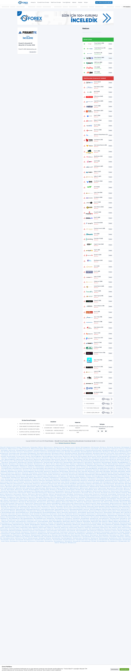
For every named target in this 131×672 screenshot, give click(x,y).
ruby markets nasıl (123, 518)
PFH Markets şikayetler (49, 510)
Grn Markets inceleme (45, 489)
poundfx (31, 513)
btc (44, 463)
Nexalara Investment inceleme (68, 503)
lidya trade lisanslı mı (52, 498)
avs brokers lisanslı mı (118, 454)
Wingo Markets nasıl (17, 535)
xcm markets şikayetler (87, 536)
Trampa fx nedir (88, 527)
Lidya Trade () (98, 192)
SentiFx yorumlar (95, 521)
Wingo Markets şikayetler (36, 535)
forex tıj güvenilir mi (28, 480)
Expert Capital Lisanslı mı (52, 476)
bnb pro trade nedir (13, 462)
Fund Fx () (97, 106)
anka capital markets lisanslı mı (68, 450)
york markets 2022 (19, 539)
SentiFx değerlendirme (58, 521)
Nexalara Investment (29, 503)
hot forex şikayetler (69, 492)
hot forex (29, 492)
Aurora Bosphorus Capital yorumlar (100, 453)
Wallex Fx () (97, 176)
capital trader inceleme (50, 465)
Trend (110, 527)
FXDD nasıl (122, 482)
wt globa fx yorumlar (29, 536)
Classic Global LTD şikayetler (38, 468)
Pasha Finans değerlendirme (96, 509)
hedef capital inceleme (39, 491)
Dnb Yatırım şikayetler (64, 471)
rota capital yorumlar (94, 518)
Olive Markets (83, 506)
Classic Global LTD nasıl (17, 468)
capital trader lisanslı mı (60, 465)
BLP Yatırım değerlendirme (94, 459)
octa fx (39, 506)
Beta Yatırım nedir (37, 459)
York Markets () (98, 139)
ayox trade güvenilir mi (114, 456)
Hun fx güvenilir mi (77, 492)
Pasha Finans (86, 509)
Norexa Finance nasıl (87, 504)
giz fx (127, 485)
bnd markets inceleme (49, 462)
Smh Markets (51, 523)
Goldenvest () (98, 281)
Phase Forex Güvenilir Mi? (83, 510)
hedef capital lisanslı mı (49, 491)
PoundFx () (97, 212)
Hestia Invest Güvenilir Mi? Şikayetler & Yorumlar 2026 (36, 429)
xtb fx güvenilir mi (121, 536)
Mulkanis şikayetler (88, 501)
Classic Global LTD (111, 466)
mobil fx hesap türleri (61, 500)
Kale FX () (97, 115)
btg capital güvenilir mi (65, 463)
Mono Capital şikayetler (32, 501)
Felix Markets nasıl (117, 476)
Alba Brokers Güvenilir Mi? (59, 447)
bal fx (19, 457)
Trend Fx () (97, 291)
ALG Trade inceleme (95, 447)
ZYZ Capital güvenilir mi (113, 541)
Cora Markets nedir (120, 468)
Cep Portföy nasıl (16, 466)
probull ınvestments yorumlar (72, 515)
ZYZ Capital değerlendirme (102, 541)
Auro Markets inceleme (98, 451)
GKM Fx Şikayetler (55, 486)
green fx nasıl (126, 488)
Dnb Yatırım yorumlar (74, 471)
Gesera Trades (51, 485)
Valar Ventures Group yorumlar (29, 530)
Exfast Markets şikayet (11, 476)
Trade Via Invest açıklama (75, 526)
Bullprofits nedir (6, 465)
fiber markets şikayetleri (74, 477)
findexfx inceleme (100, 477)
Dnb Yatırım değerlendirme (29, 471)
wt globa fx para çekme (10, 536)
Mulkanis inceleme (66, 501)
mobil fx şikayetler (109, 500)
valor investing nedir (71, 530)
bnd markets (30, 462)
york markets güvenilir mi (29, 539)
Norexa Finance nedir (96, 504)
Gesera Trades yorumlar (119, 485)
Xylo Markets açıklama (56, 538)
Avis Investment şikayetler (77, 454)
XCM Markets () (98, 166)
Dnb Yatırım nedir (55, 471)
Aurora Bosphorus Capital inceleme (44, 453)
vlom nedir (120, 530)
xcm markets (41, 536)
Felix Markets (88, 476)
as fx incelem (6, 451)
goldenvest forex (66, 488)
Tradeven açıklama (24, 527)
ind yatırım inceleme (88, 494)
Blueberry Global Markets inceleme (47, 460)
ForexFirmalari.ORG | (65, 441)
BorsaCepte (114, 462)
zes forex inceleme (23, 541)
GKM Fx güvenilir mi (47, 486)
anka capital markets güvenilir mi (40, 450)
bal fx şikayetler (46, 457)
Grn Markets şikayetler (70, 489)
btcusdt (58, 463)
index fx (128, 494)
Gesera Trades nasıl (91, 485)
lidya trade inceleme (43, 498)
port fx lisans (18, 513)
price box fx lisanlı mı (112, 513)
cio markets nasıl (77, 466)
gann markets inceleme (120, 483)
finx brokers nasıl (28, 479)
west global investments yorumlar (57, 533)
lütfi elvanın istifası (121, 498)
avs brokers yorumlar (21, 456)
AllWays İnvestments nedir (25, 448)
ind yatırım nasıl (97, 494)
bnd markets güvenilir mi (38, 462)
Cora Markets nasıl (111, 468)
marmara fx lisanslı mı (33, 500)
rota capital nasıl (69, 518)
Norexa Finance (55, 504)
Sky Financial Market (123, 521)
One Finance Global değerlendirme (91, 507)
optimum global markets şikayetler (76, 509)
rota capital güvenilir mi (60, 518)
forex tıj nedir (42, 480)
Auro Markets (68, 451)
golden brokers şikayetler (40, 488)
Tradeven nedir (57, 527)
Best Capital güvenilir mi (86, 457)
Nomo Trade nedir (29, 504)
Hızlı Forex (12, 492)
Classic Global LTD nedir (27, 468)
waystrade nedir (98, 532)
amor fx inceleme (79, 448)
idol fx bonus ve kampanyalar (121, 492)
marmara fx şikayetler (43, 500)
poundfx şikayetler (68, 513)
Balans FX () (98, 120)
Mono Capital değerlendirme (125, 500)
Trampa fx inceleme (73, 527)
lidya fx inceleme (124, 497)
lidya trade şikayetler (61, 498)
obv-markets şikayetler (22, 506)
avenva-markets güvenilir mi (121, 453)
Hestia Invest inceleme (97, 491)
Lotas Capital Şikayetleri (101, 498)
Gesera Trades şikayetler (109, 485)
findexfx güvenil (84, 477)
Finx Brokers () (98, 377)
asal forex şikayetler (52, 451)
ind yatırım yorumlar (121, 494)
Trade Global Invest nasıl (16, 526)
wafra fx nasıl (11, 532)
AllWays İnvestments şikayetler (37, 448)
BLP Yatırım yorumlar (9, 460)
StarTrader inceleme (45, 524)
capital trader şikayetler (70, 465)
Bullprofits (105, 463)
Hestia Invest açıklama (76, 491)
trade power (59, 526)
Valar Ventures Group (71, 529)
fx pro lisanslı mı (89, 482)
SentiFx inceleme (66, 521)
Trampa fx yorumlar (104, 527)
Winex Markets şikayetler (102, 533)
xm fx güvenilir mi (99, 536)
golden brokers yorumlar (51, 488)
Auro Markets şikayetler (124, 451)
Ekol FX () (97, 217)
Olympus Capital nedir (15, 507)
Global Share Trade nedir (95, 486)
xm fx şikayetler (114, 536)
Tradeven (18, 527)
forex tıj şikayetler (49, 480)
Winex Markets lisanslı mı (91, 533)
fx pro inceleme (82, 482)
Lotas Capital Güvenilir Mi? (91, 498)
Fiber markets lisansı (65, 477)
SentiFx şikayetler (87, 521)
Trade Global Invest (109, 524)
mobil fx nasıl (89, 500)
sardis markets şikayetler (43, 521)
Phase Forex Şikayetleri (102, 510)
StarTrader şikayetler (68, 524)
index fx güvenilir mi (10, 495)
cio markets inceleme (69, 466)
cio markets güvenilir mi (59, 466)
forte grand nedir (92, 480)
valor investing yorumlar (92, 530)
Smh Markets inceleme (70, 523)
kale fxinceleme (47, 497)
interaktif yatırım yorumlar (96, 495)
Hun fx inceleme (85, 492)
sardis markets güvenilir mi (21, 521)
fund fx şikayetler (21, 482)
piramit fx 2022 (65, 512)
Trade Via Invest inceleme (98, 526)
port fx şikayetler (26, 513)
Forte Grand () (98, 222)
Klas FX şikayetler (82, 497)
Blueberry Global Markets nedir (74, 460)
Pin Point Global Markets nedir (36, 512)
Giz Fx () (96, 266)
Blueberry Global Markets (19, 460)
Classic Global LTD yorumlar (50, 468)
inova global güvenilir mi (44, 495)
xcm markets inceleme (68, 536)
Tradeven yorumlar (65, 527)
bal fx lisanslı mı (39, 457)
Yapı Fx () (97, 250)
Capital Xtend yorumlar (120, 465)
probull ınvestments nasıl (36, 515)
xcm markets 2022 (48, 536)
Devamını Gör (33, 52)
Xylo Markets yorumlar (113, 538)
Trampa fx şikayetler (96, 527)
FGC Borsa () (98, 347)
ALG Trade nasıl (103, 447)
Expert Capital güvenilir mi (32, 476)
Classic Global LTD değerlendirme (122, 466)
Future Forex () (98, 337)
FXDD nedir (127, 482)
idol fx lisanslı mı (39, 494)
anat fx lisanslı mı (115, 448)
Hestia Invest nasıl (106, 491)
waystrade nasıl (90, 532)
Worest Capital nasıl (85, 535)
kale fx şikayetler (39, 497)
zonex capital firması (49, 541)
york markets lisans (48, 539)
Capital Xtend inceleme (91, 465)
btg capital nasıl (74, 463)
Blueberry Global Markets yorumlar (102, 460)
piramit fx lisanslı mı (99, 512)
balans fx (52, 457)
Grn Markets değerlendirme (34, 489)
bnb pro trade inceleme (125, 460)
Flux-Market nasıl (84, 479)
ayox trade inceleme (123, 456)
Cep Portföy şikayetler (40, 466)
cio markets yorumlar (103, 466)
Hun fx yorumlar (112, 492)
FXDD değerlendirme (108, 482)
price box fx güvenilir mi (92, 513)
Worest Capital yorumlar (114, 535)
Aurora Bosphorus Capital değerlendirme (28, 453)
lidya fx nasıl (6, 498)
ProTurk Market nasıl (122, 515)
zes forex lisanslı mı (32, 541)
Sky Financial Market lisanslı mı (30, 523)
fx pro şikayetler (96, 482)
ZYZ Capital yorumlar (72, 542)
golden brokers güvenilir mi (10, 488)
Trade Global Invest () (99, 48)
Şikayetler (111, 521)
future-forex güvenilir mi (36, 482)
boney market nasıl (88, 462)
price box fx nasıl (120, 513)
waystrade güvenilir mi (81, 532)
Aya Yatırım (28, 456)
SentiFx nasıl (73, 521)
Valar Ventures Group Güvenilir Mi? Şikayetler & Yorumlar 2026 (39, 423)
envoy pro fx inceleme (48, 474)
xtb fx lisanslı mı (19, 538)
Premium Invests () (99, 228)
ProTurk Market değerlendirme (101, 515)
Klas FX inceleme (67, 497)
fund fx (116, 480)
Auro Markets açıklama (76, 451)
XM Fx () (97, 72)
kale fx (18, 497)
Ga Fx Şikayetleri (73, 483)
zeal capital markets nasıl (94, 539)
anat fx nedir (128, 448)
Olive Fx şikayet (77, 506)
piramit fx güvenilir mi (73, 512)
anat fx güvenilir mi (107, 448)
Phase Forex (67, 510)
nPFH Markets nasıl (126, 504)
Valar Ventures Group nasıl (123, 529)
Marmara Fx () (98, 321)
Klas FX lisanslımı (74, 497)
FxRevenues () (98, 96)
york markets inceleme (39, 539)
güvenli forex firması (13, 491)
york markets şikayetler (58, 539)
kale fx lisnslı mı (32, 497)
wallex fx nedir (57, 532)
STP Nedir (99, 524)
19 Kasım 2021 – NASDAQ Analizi (54, 430)
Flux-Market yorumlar (101, 479)
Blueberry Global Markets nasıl (61, 460)
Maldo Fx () (97, 171)
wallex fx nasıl (50, 532)
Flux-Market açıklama (55, 479)
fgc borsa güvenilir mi (38, 477)
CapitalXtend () (98, 101)
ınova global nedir (124, 495)
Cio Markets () (98, 197)
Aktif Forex (41, 447)
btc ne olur (53, 463)
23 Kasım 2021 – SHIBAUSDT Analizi (54, 428)
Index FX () (97, 276)
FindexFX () (97, 300)
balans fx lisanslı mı (68, 457)
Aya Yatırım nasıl (66, 456)
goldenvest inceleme (84, 488)
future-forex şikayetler (47, 482)
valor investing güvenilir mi (41, 530)
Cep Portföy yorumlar (49, 466)
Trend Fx (119, 527)
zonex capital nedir (77, 541)
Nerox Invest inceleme (115, 501)
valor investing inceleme (52, 530)
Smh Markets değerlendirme (60, 523)
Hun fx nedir (98, 492)
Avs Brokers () (98, 181)
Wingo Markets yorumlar (46, 535)
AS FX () (97, 186)
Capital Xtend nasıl (100, 465)
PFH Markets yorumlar (59, 510)
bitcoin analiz (64, 459)
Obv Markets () (98, 382)
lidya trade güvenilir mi (33, 498)
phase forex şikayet (93, 510)
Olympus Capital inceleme (124, 506)
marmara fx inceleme (24, 500)
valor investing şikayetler (81, 530)
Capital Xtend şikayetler (110, 465)
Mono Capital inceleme (5, 501)
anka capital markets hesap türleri (54, 450)
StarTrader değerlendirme (35, 524)
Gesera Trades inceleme (81, 485)
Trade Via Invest (66, 526)
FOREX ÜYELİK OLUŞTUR (104, 2)
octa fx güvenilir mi (45, 506)
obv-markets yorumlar (32, 506)
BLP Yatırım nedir (121, 459)
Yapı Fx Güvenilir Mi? (127, 538)
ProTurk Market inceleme (112, 515)
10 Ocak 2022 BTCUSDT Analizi (54, 425)
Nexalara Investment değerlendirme (54, 503)
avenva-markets (111, 453)
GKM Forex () (98, 62)
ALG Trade (78, 447)
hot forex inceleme (51, 492)
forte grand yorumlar (109, 480)
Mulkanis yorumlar (96, 501)
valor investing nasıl (62, 530)
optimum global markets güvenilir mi (33, 509)
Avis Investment (24, 454)
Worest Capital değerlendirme (64, 535)
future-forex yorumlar (56, 482)
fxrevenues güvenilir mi (18, 483)
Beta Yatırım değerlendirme (10, 459)
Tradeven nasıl (50, 527)
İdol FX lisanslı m (32, 494)
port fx (122, 512)
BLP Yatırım (86, 459)
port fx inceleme (12, 513)
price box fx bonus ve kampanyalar (79, 513)
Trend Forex (115, 527)
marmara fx (6, 500)
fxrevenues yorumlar (53, 483)
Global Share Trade (63, 486)
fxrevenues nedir (44, 483)
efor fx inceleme (100, 471)
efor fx (80, 471)
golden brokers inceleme (21, 488)
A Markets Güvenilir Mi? (11, 447)
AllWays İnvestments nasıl (14, 448)
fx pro (63, 482)
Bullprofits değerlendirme (113, 463)
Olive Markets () (98, 110)
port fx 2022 (127, 512)
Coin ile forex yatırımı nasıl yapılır (63, 468)
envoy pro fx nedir (65, 474)
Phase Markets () (99, 43)
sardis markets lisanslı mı (32, 521)
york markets (12, 539)
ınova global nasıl (116, 495)
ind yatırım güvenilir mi (79, 494)
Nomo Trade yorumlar (47, 504)
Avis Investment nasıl (57, 454)
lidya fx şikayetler (19, 498)
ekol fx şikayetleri (122, 471)
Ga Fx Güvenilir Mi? (65, 483)
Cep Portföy (128, 465)
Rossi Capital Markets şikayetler (27, 518)
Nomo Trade (125, 503)
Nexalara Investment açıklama (40, 503)
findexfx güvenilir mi (92, 477)
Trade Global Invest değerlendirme (121, 524)
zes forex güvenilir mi (15, 541)
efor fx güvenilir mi (91, 471)
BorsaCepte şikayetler (29, 463)
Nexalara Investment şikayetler (103, 503)
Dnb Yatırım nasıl (48, 471)
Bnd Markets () (98, 260)
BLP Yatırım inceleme (105, 459)
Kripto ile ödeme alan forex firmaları (93, 497)
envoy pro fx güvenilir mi (38, 474)
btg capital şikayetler (89, 463)
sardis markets (12, 521)
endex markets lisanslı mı (17, 474)
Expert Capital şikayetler (80, 476)
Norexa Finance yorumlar (117, 504)
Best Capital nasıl (105, 457)
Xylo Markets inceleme (78, 538)
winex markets (71, 533)
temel (104, 524)
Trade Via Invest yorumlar (10, 527)
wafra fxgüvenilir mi (25, 532)
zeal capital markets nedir (104, 539)
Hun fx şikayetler (104, 492)
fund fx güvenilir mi (122, 480)
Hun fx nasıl (92, 492)
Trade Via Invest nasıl (109, 526)
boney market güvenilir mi (79, 462)
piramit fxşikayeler (116, 512)
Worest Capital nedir (94, 535)
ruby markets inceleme (115, 518)
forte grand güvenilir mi (66, 480)
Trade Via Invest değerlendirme (86, 526)
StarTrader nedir (60, 524)
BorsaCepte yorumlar (39, 463)
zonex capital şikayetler (86, 541)
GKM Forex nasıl (39, 486)
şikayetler (116, 521)
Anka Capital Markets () (100, 145)
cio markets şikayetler (94, 466)
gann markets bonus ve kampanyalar (85, 483)
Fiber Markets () (98, 86)
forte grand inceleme (76, 480)
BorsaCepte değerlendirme (123, 462)
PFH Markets (13, 510)
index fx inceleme (18, 495)
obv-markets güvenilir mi (12, 506)
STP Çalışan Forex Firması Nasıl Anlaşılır (89, 524)
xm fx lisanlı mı (107, 536)
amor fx (64, 448)
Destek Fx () (97, 254)
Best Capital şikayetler (122, 457)
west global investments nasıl (31, 533)
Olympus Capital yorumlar (37, 507)
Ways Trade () (98, 360)
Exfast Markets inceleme (113, 474)
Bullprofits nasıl (123, 463)
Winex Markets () (99, 57)
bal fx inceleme (32, 457)
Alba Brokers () (98, 156)
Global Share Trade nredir (105, 486)
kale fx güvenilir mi (24, 497)
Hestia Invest (67, 491)
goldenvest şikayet (102, 488)
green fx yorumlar (19, 489)
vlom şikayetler (126, 530)
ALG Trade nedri (118, 447)
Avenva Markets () (99, 305)
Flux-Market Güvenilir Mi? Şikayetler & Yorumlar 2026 (36, 434)
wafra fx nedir (18, 532)
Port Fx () (97, 271)
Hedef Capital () (98, 295)
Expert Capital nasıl (62, 476)
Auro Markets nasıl (106, 451)
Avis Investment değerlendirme (34, 454)
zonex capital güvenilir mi (59, 541)
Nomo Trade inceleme (13, 504)
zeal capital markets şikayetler (116, 539)
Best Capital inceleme (97, 457)
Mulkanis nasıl (73, 501)
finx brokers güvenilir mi (9, 479)
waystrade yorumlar (115, 532)
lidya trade (26, 498)
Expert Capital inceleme (42, 476)
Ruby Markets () (98, 327)
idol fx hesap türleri (17, 494)
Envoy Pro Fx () (98, 366)
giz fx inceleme (9, 486)
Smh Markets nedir (87, 523)
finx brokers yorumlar (37, 479)
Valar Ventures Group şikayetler (16, 530)
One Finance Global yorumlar (9, 509)
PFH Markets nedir (40, 510)
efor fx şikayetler (107, 471)
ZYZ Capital (94, 541)
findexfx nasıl (107, 477)
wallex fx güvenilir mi (42, 532)
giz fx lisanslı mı (16, 486)
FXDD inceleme (115, 482)
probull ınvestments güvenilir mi (24, 515)
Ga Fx (60, 483)
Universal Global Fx (4, 529)
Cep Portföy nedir (31, 466)
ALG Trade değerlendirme (86, 447)
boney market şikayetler (106, 462)
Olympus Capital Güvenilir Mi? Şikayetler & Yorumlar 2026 (37, 432)
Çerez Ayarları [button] (114, 669)
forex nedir (17, 480)
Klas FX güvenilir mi (58, 497)
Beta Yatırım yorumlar (56, 459)
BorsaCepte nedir (20, 463)
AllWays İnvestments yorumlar (50, 448)
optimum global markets (21, 509)
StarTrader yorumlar (76, 524)
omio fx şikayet (60, 507)
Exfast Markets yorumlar (20, 476)
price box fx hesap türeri (102, 513)
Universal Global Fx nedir (49, 529)
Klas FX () (97, 125)
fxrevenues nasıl (37, 483)
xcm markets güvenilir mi (57, 536)
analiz (101, 448)
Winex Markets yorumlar (112, 533)
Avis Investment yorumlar (88, 454)
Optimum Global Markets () (100, 134)
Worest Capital (55, 535)
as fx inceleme (13, 451)
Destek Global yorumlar (12, 471)
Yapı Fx (120, 538)
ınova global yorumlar (12, 497)
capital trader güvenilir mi (40, 465)
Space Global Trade (115, 523)
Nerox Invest (107, 501)
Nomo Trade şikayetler (38, 504)
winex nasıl (120, 533)
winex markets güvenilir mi (80, 533)
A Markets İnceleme (26, 447)
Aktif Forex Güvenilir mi (48, 447)
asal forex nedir (44, 451)
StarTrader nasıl (53, 524)
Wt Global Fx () (98, 392)
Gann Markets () (99, 207)
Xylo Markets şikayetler (104, 538)
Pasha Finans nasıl (116, 509)
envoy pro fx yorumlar (74, 474)
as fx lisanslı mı (20, 451)
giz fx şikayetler (23, 486)
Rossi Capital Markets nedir (15, 518)
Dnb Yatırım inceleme (39, 471)
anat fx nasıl (122, 448)
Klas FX (52, 497)
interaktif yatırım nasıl (74, 495)
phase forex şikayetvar (112, 510)
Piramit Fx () (98, 342)
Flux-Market (47, 479)
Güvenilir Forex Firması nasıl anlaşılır (116, 489)
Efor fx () (97, 151)
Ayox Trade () (98, 317)
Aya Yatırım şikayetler (83, 456)
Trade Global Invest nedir (26, 526)
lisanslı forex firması (80, 498)
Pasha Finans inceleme (107, 509)
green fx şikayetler (10, 489)
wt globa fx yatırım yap (20, 536)
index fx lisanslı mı (26, 495)
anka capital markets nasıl (80, 450)
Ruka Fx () (97, 333)
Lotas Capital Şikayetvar (112, 498)
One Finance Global (68, 507)
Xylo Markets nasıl (86, 538)
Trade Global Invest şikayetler (38, 526)
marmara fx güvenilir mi (14, 500)
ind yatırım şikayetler (112, 494)
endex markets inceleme (6, 474)
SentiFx (51, 521)
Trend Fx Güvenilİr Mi (126, 527)
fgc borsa (31, 477)
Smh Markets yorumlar (107, 523)
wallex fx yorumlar (72, 532)
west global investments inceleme (17, 533)
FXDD (102, 482)
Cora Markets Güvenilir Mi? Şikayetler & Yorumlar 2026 (36, 426)
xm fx (94, 536)
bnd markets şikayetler (68, 462)
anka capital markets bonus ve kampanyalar (25, 450)
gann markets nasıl (9, 485)
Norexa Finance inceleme (77, 504)
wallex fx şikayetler (64, 532)
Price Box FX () (98, 238)
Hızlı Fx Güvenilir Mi (22, 492)
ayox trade (99, 456)
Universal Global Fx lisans (27, 529)
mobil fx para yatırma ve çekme (98, 500)
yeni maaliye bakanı (5, 539)
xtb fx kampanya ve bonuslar (9, 538)
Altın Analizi (60, 448)
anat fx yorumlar (12, 450)
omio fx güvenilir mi (46, 507)
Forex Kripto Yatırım (9, 480)
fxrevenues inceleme (28, 483)
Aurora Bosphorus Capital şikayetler (85, 453)
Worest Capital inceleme (75, 535)
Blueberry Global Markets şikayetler (88, 460)
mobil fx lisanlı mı (82, 500)
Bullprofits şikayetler (15, 465)
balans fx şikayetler (77, 457)
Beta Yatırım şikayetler (46, 459)
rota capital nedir (77, 518)
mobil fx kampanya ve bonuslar (72, 500)
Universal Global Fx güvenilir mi (15, 529)
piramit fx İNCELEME (82, 512)
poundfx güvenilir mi (45, 513)
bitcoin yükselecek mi (79, 459)
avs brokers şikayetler (12, 456)
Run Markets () (98, 52)
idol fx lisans (25, 494)
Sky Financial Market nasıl (42, 523)
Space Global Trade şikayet (7, 524)
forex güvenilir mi (124, 479)
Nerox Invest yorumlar (20, 503)
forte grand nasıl (84, 480)
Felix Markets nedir (125, 476)
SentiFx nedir (79, 521)
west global (122, 532)
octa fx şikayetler (60, 506)
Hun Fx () (97, 311)
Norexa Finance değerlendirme (65, 504)
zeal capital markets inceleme (82, 539)
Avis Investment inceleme (46, 454)
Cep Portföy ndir (24, 466)
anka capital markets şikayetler (108, 450)
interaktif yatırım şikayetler (85, 495)
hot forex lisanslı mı (60, 492)
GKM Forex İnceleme (31, 486)
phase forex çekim (74, 510)
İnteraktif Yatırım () (99, 352)
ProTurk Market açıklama (90, 515)
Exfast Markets (82, 474)
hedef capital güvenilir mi (29, 491)
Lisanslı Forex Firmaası (71, 498)
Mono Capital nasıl (14, 501)
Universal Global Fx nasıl (38, 529)
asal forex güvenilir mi (28, 451)
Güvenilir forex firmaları (103, 489)
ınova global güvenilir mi (106, 495)
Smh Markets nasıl (79, 523)
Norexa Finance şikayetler (106, 504)
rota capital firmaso (51, 518)
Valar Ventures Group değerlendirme (96, 529)
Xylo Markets (48, 538)
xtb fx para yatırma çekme (33, 538)
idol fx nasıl (52, 494)
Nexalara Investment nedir (91, 503)
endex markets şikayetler (27, 474)
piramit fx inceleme (90, 512)
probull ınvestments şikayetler (59, 515)
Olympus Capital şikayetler (25, 507)
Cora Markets (73, 468)
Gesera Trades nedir (100, 485)
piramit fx (59, 512)
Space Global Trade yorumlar (19, 524)
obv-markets (4, 506)
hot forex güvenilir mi (43, 492)
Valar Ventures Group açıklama (82, 529)
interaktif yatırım (53, 495)
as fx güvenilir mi (121, 450)
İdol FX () (97, 161)
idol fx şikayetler (70, 494)
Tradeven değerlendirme (33, 527)
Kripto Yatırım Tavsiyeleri (106, 497)
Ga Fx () (96, 233)
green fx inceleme (119, 488)
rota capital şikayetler (85, 518)
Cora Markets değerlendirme (92, 468)
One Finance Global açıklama (78, 507)
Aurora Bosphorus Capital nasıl (58, 453)
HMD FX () (97, 387)
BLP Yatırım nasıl (113, 459)
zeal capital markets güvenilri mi (70, 539)
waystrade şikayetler (106, 532)
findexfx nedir (114, 477)
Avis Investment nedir (66, 454)
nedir (102, 501)
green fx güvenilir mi (111, 488)
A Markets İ (19, 447)
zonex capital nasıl (68, 541)
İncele (110, 43)
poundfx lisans (61, 513)
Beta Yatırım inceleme (21, 459)
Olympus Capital (91, 506)
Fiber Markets (46, 477)
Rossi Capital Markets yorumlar (40, 518)
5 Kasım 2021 (3, 447)
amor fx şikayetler (95, 448)
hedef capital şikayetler (59, 491)
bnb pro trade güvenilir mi (115, 460)
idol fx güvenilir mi (9, 494)
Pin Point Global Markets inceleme (8, 512)
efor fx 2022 (85, 471)
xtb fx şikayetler (42, 538)
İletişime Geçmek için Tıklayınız (67, 443)
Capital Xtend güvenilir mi (81, 465)
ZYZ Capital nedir (64, 542)
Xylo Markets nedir (94, 538)
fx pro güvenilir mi (74, 482)
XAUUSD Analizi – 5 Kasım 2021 (54, 433)
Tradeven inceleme (43, 527)
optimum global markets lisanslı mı (62, 509)
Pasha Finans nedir (125, 509)
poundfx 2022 (37, 513)
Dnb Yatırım (20, 471)
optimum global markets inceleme (48, 509)
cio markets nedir (85, 466)
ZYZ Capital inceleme (123, 541)
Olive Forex (66, 506)
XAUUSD (36, 536)
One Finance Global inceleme (105, 507)
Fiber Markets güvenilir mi (55, 477)
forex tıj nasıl (36, 480)
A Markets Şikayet (34, 447)
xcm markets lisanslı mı (77, 536)
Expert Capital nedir (71, 476)
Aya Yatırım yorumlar (92, 456)
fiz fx (43, 479)
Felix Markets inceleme (108, 476)
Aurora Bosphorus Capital (15, 453)
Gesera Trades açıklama (59, 485)
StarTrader (27, 524)
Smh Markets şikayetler (97, 523)
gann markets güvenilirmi (98, 483)
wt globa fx (122, 535)
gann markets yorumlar (42, 485)
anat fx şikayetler (5, 450)
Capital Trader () (99, 244)
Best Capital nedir (113, 457)
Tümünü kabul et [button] (124, 669)
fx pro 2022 (68, 482)
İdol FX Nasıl (46, 494)
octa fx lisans (52, 506)
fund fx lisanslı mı (13, 482)
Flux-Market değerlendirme (65, 479)
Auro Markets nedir (115, 451)
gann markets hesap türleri (109, 483)
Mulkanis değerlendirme (56, 501)
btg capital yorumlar (98, 463)
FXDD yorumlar (10, 483)
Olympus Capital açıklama (100, 506)
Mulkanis (49, 501)
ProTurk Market (82, 515)
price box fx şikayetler (13, 515)
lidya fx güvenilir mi (115, 497)
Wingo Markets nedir (26, 535)
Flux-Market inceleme (76, 479)
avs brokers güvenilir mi (98, 454)
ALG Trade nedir (110, 447)
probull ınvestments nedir (48, 515)
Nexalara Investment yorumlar (116, 503)
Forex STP (22, 480)
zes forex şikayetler (40, 541)
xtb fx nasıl (25, 538)
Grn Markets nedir (61, 489)
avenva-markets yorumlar (14, 454)
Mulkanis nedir (80, 501)
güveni (96, 489)
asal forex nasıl (37, 451)
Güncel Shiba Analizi (89, 489)
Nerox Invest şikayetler (10, 503)
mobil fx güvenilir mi (51, 500)
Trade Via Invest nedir (118, 526)
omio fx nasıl (54, 507)
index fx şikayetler (34, 495)
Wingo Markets (126, 533)
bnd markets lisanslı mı (58, 462)
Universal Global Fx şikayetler (60, 529)
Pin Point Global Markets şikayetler (49, 512)
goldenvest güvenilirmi (74, 488)
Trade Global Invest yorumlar (50, 526)
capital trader (31, 465)
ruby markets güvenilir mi (104, 518)
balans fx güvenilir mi (59, 457)
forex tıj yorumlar (57, 480)
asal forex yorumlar (60, 451)
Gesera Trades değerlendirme (70, 485)
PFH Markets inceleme (32, 510)
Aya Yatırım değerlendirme (48, 456)
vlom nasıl (115, 530)
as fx (116, 450)
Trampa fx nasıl (81, 527)
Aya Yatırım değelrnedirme (37, 456)
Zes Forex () (98, 129)
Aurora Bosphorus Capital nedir (71, 453)
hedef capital (20, 491)
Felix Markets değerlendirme (97, 476)
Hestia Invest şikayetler (124, 491)
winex (66, 533)
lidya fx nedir (12, 498)
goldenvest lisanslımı (94, 488)
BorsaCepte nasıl (12, 463)
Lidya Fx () (97, 371)
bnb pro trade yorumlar (22, 462)
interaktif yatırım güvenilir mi (63, 495)
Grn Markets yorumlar (80, 489)
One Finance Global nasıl (116, 507)
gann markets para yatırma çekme (20, 485)
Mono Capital (116, 500)
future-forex (28, 482)
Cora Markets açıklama (81, 468)
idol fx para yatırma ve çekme (60, 494)
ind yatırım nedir (104, 494)
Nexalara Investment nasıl (80, 503)
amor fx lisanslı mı (87, 448)
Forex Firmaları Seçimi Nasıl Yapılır (113, 479)
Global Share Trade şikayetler (117, 486)
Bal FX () (97, 91)
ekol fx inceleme (114, 471)
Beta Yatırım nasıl (29, 459)
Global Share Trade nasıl (84, 486)
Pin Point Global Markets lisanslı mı (22, 512)
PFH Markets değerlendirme (21, 510)
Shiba (100, 521)
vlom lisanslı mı (109, 530)
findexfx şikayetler (121, 477)
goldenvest (59, 488)
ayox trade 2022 (106, 456)
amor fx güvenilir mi (71, 448)
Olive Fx (71, 506)
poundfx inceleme (53, 513)
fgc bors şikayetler (25, 477)
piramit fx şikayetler (108, 512)
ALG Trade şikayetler (126, 447)
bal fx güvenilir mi (24, 457)
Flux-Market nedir (92, 479)
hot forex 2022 (35, 492)
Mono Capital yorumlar (42, 501)
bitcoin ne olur (70, 459)
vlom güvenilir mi (101, 530)
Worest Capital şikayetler (104, 535)
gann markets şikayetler (32, 485)
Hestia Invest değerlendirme (86, 491)
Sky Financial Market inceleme (17, 523)
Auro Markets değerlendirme (87, 451)
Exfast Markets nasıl (122, 474)
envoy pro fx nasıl (57, 474)
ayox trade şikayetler (13, 457)
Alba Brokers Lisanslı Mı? (70, 447)
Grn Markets (26, 489)
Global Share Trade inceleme (73, 486)
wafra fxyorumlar (34, 532)
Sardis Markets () (99, 286)
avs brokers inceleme (109, 454)
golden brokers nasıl (30, 488)
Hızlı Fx (16, 492)
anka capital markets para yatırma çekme (93, 450)
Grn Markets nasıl (53, 489)
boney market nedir (97, 462)
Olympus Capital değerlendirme (112, 506)
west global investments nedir (44, 533)
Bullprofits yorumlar (24, 465)
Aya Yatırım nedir (74, 456)
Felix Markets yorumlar (16, 477)
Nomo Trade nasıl (22, 504)
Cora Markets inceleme (102, 468)
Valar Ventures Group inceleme (110, 529)
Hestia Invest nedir (115, 491)
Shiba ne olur (105, 521)
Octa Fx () (97, 82)
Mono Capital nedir (22, 501)
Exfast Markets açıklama (90, 474)
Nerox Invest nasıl (124, 501)
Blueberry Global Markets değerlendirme (32, 460)
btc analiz (48, 463)
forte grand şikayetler (100, 480)
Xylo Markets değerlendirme (67, 538)
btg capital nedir (81, 463)
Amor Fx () (97, 202)
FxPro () (97, 67)
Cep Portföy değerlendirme (7, 466)
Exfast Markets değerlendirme (101, 474)
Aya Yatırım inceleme (58, 456)
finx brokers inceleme (20, 479)
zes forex (7, 541)
